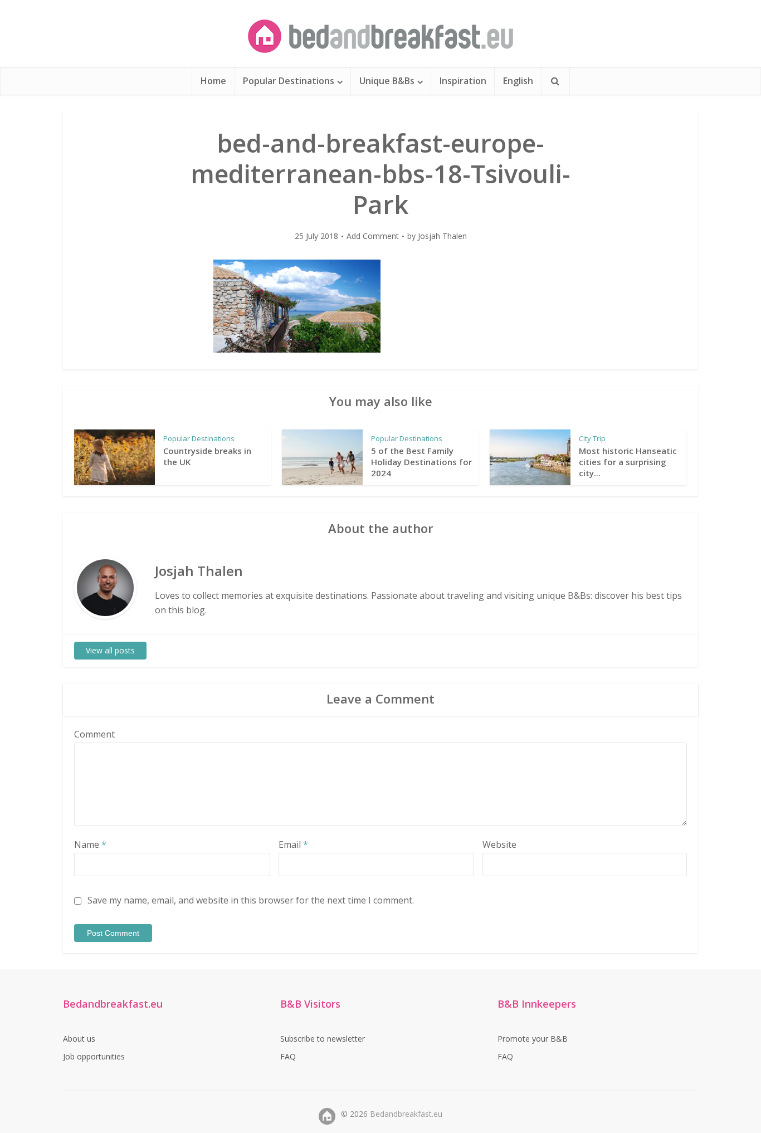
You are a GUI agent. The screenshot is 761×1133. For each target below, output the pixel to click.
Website (499, 844)
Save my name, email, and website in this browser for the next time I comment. (250, 900)
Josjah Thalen (442, 236)
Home (213, 81)
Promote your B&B (532, 1038)
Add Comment (373, 236)
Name (90, 844)
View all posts (110, 650)
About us (79, 1038)
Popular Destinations (288, 81)
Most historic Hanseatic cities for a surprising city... (628, 462)
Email (293, 844)
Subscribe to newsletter (322, 1038)
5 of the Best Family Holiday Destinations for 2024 (421, 462)
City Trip (592, 438)
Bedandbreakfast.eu (406, 1113)
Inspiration (463, 81)
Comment (94, 734)
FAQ (288, 1056)
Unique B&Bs (386, 81)
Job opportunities (94, 1056)
